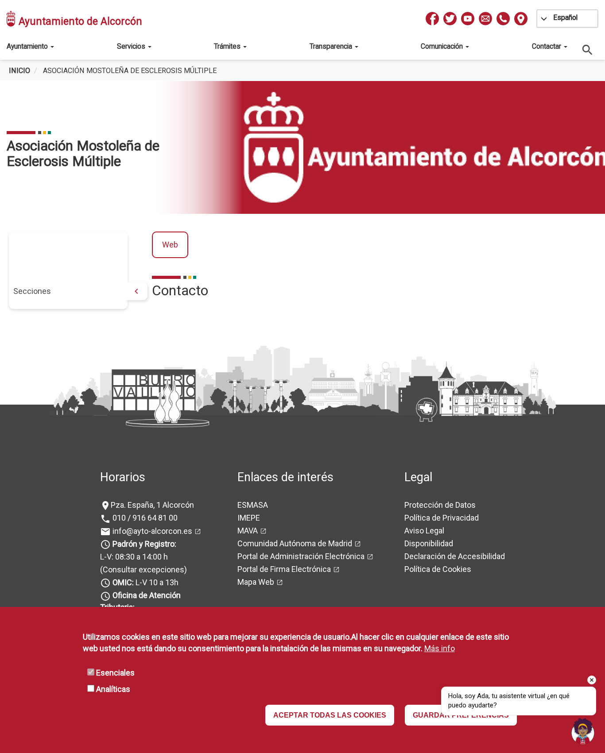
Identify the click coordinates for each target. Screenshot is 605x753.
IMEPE (248, 517)
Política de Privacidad (441, 517)
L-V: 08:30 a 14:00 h (134, 556)
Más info (439, 648)
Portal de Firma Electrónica (284, 569)
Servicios (132, 46)
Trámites (228, 46)
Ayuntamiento (28, 46)
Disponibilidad (428, 543)
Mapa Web (255, 582)
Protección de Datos (440, 505)
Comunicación (443, 46)
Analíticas (113, 689)
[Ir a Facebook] (432, 18)
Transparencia (332, 46)
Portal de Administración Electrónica (301, 556)
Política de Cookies (437, 569)
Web (170, 244)
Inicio (19, 70)
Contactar (547, 46)
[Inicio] (11, 18)
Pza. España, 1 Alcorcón (152, 505)
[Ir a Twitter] (450, 18)
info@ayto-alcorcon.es (151, 531)
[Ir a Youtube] (467, 18)
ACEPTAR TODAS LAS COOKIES (329, 715)
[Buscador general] (588, 49)
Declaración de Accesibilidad (454, 556)
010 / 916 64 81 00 (144, 517)
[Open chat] (583, 731)
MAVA (247, 530)
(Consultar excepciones (142, 569)
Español (565, 17)
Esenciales (115, 672)
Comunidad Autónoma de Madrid (294, 543)
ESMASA (252, 505)
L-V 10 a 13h (145, 582)
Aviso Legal (424, 530)
